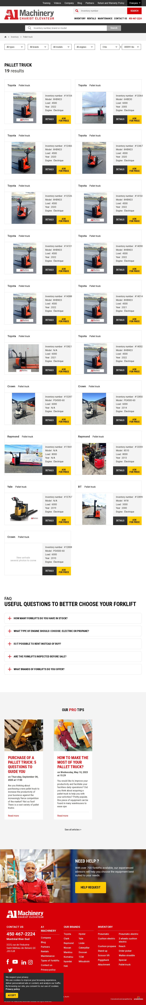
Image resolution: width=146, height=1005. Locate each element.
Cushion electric (106, 938)
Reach (122, 946)
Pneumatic (103, 934)
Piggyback (103, 960)
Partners (90, 3)
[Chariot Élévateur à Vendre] (39, 914)
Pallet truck (124, 964)
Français (133, 3)
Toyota (67, 934)
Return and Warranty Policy (111, 3)
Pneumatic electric (128, 934)
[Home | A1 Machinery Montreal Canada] (29, 15)
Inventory (79, 18)
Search (134, 10)
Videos (57, 3)
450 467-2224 (135, 18)
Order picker (125, 951)
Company (69, 3)
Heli (66, 966)
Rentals (91, 18)
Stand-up (102, 951)
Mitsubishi (84, 961)
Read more (13, 815)
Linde (81, 943)
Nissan (67, 947)
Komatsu (68, 957)
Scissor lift (104, 955)
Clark (66, 938)
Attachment (104, 964)
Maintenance (105, 18)
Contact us (120, 18)
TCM (81, 957)
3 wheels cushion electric (128, 940)
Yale (81, 938)
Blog (79, 3)
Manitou (68, 952)
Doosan (83, 952)
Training (46, 3)
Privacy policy (13, 989)
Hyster (82, 934)
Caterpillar (84, 947)
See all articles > (73, 829)
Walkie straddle (127, 955)
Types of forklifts (50, 960)
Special (122, 960)
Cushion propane (107, 946)
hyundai (68, 961)
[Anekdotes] (137, 999)
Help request (91, 887)
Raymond (69, 943)
